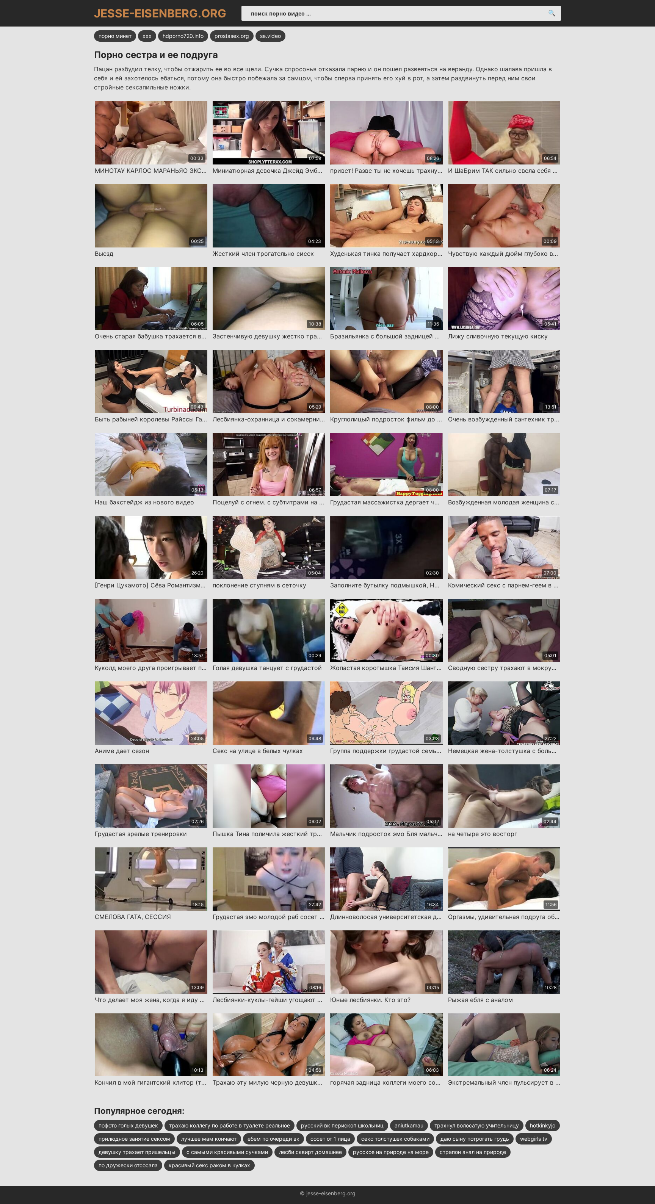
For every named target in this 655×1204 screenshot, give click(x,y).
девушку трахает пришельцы (137, 1152)
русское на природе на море (391, 1152)
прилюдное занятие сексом (134, 1138)
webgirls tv (533, 1138)
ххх (147, 36)
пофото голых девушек (128, 1125)
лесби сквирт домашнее (310, 1152)
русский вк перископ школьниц (342, 1125)
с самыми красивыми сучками (227, 1152)
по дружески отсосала (128, 1165)
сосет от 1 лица (330, 1138)
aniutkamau (409, 1125)
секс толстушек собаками (395, 1138)
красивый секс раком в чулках (209, 1165)
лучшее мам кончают (209, 1138)
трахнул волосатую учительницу (476, 1125)
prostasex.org (232, 36)
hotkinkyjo (542, 1125)
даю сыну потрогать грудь (474, 1138)
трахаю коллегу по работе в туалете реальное (229, 1125)
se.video (270, 36)
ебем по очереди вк (273, 1138)
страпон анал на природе (473, 1152)
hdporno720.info (183, 36)
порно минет (115, 36)
